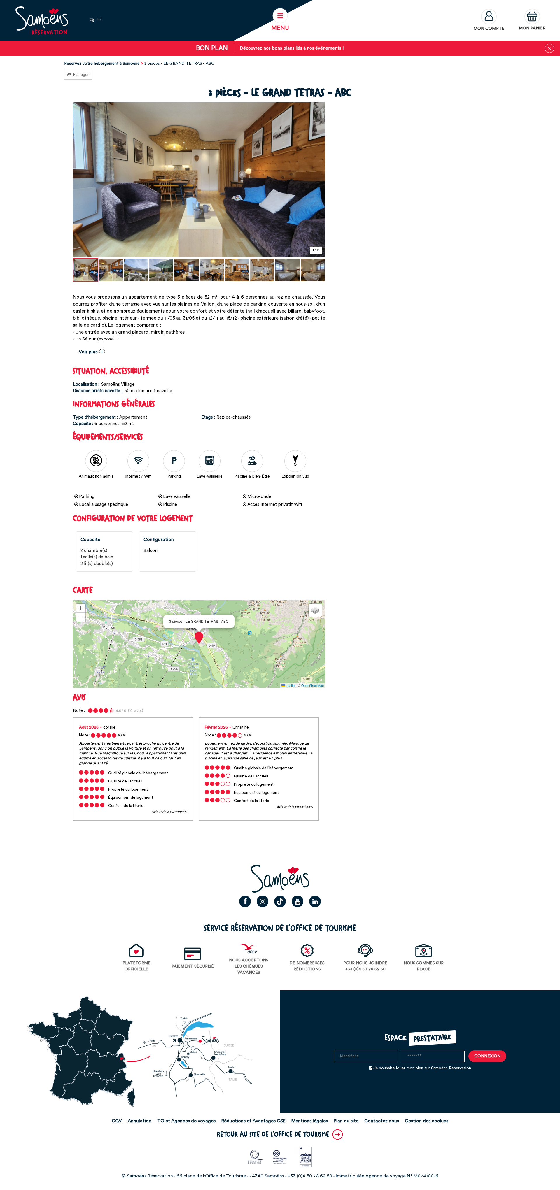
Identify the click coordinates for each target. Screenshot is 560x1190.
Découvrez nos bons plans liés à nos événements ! (292, 48)
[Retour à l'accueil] (42, 20)
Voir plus (88, 352)
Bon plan (212, 48)
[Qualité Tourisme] (255, 1156)
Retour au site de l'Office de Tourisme (273, 1134)
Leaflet (290, 685)
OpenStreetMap (312, 685)
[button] (532, 20)
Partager (81, 75)
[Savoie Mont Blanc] (280, 1156)
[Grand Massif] (305, 1156)
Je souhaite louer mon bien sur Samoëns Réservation (422, 1068)
